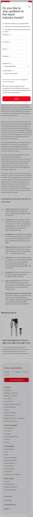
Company (5, 56)
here (24, 79)
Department (6, 63)
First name (5, 34)
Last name (5, 42)
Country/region (7, 70)
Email (4, 49)
